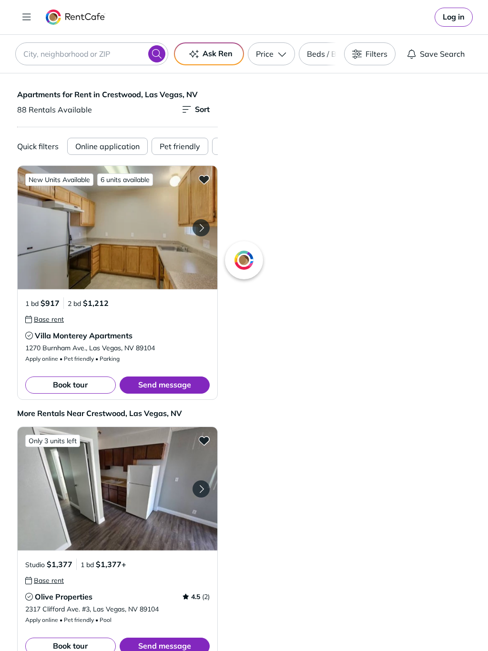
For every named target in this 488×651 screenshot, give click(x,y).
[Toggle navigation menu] (26, 17)
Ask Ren (218, 53)
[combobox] (91, 53)
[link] (454, 17)
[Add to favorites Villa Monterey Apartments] (204, 179)
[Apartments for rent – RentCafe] (75, 17)
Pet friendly (180, 146)
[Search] (156, 53)
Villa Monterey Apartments (83, 335)
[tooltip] (44, 319)
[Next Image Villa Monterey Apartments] (201, 227)
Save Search (442, 54)
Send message (164, 384)
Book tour (70, 384)
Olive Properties (63, 596)
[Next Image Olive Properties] (201, 489)
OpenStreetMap (401, 623)
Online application (107, 146)
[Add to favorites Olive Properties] (204, 440)
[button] (117, 227)
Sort (202, 109)
